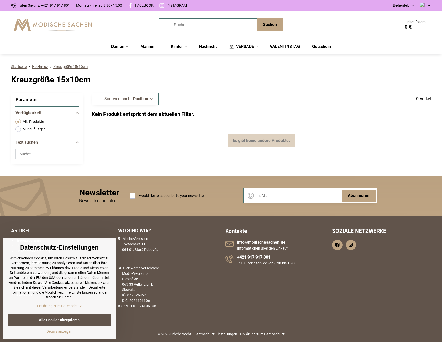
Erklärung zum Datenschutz (262, 334)
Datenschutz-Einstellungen (215, 334)
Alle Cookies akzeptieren (59, 320)
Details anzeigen (59, 331)
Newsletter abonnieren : (100, 200)
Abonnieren (358, 195)
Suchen (270, 24)
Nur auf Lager (34, 129)
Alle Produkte (33, 121)
